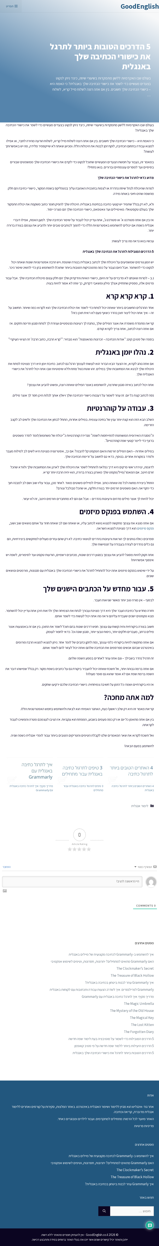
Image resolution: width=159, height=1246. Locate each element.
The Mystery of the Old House (132, 1010)
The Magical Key (142, 1017)
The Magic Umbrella (139, 1003)
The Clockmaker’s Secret (135, 968)
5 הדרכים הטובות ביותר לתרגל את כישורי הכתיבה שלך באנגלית (113, 1053)
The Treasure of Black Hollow (132, 975)
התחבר (6, 867)
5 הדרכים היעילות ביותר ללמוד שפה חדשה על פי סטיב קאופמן (114, 1046)
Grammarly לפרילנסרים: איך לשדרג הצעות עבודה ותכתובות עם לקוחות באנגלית (102, 989)
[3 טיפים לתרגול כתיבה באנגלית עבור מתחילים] (80, 770)
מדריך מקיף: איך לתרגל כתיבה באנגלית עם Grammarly (118, 996)
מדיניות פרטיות (144, 1126)
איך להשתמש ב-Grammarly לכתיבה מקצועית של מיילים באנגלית (111, 954)
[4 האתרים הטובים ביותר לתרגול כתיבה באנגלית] (130, 770)
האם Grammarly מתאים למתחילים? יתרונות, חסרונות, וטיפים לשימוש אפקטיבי (102, 961)
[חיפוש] (104, 1211)
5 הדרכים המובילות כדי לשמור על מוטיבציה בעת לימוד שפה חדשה (111, 1038)
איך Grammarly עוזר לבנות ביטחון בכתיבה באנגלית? (119, 982)
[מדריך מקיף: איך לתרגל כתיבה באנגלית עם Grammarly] (30, 770)
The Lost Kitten (142, 1024)
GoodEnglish (139, 6)
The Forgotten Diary (139, 1031)
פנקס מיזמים (145, 528)
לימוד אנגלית (139, 806)
